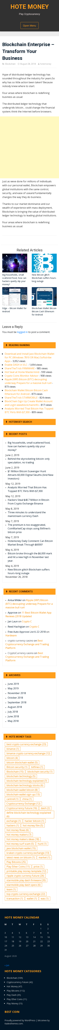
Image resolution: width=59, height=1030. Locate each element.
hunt (42, 843)
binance (13, 748)
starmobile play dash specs (24, 885)
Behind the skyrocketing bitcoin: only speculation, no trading (29, 460)
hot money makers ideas (23, 839)
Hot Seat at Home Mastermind (22, 372)
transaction (15, 898)
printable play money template (26, 871)
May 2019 (13, 688)
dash (45, 808)
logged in (22, 332)
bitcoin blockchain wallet (22, 762)
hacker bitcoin (34, 821)
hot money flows (18, 830)
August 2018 (15, 707)
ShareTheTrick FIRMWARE (20, 368)
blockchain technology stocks (25, 785)
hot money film (33, 825)
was (45, 898)
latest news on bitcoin (21, 857)
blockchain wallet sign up (23, 794)
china (27, 799)
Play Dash (11, 994)
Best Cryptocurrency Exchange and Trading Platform (27, 644)
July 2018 (13, 711)
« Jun (7, 965)
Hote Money (29, 6)
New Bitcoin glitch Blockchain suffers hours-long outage (29, 571)
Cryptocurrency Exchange (23, 803)
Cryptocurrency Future (22, 808)
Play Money (12, 1003)
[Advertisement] (29, 147)
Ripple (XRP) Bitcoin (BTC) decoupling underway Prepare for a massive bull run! (29, 603)
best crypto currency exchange (26, 744)
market (44, 857)
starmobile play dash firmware (26, 880)
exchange (14, 821)
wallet (32, 898)
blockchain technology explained (27, 780)
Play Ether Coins (18, 866)
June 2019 (13, 684)
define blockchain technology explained (29, 814)
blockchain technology (21, 776)
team (11, 889)
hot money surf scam (20, 843)
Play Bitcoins (16, 862)
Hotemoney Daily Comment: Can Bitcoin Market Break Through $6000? (30, 542)
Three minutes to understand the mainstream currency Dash (27, 514)
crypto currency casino (20, 640)
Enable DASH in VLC (16, 364)
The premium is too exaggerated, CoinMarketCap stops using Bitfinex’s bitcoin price (29, 528)
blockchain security (39, 771)
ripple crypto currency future (25, 875)
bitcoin (12, 758)
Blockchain (10, 64)
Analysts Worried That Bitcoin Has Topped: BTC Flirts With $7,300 (27, 489)
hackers (13, 825)
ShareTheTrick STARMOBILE (21, 397)
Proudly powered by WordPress (20, 1020)
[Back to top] (53, 1024)
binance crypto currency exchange (28, 753)
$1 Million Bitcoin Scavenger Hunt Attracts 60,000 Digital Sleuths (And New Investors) (30, 475)
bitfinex (37, 767)
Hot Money (12, 986)
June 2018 (13, 716)
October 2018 (15, 697)
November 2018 (17, 693)
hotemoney (45, 64)
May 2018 (13, 721)
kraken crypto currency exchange (28, 853)
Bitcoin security (17, 767)
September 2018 (17, 702)
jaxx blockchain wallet (21, 848)
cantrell (12, 799)
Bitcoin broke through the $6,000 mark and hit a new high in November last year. (30, 557)
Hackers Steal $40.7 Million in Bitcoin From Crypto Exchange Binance (28, 501)
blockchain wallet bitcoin (22, 790)
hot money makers (19, 834)
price (38, 866)
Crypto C (27, 621)
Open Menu (29, 25)
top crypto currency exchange (26, 894)
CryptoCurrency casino (21, 653)
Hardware (11, 635)
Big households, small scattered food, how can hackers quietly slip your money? (29, 446)
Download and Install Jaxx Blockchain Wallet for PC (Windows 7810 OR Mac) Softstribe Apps (29, 357)
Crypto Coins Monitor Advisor (21, 375)
